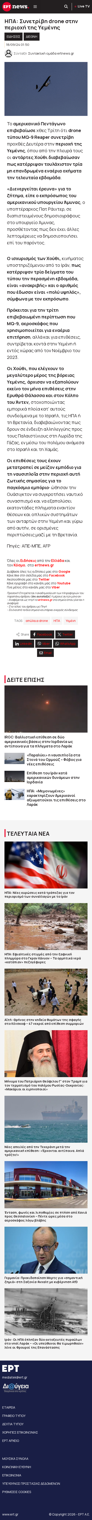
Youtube (63, 583)
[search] (66, 6)
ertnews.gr (45, 600)
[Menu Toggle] (35, 6)
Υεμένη (71, 621)
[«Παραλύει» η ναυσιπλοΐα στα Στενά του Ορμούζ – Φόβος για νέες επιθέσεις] (14, 758)
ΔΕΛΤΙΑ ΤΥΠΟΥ (12, 1424)
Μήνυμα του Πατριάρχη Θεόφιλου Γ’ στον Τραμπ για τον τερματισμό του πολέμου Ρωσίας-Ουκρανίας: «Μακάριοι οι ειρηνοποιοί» (45, 1085)
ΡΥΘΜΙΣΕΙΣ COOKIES (16, 1492)
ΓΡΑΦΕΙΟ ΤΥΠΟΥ (13, 1416)
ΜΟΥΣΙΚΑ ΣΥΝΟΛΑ (15, 1458)
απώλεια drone (37, 621)
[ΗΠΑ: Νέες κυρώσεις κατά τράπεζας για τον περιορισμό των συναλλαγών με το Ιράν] (46, 865)
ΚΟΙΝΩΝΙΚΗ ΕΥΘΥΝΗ (16, 1467)
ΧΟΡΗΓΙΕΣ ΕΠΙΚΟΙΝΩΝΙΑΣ (20, 1432)
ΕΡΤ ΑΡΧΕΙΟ (10, 1440)
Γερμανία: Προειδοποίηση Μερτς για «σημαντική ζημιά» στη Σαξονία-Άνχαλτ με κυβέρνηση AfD (43, 1280)
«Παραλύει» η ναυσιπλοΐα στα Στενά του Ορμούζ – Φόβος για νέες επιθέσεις (54, 760)
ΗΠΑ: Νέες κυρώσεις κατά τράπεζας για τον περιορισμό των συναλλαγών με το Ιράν (39, 894)
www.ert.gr (10, 1514)
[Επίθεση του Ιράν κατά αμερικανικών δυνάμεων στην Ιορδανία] (14, 776)
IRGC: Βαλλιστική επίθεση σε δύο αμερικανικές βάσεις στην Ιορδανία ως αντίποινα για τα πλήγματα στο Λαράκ (38, 742)
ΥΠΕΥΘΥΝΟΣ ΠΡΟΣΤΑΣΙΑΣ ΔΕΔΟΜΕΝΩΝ (31, 1483)
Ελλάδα (57, 560)
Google (64, 571)
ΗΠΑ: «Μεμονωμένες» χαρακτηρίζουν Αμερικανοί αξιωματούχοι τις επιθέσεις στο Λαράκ (56, 798)
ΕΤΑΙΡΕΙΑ (8, 1407)
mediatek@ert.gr (14, 1377)
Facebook (57, 575)
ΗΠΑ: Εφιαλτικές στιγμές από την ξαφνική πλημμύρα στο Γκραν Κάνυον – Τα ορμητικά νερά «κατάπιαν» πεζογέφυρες (42, 958)
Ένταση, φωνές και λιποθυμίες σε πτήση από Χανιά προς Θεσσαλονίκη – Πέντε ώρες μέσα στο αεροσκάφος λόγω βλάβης (45, 1216)
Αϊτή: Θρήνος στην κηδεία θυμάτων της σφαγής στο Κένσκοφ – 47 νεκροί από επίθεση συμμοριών (44, 1022)
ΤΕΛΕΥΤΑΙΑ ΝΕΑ (28, 833)
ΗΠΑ (57, 621)
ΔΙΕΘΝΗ (31, 36)
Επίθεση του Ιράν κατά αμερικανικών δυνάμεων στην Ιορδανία (53, 777)
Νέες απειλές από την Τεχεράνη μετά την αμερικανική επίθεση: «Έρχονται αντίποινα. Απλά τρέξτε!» (44, 1151)
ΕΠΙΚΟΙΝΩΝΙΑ (11, 1475)
